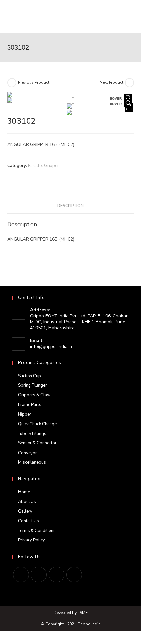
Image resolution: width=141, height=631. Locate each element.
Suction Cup (29, 376)
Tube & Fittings (32, 434)
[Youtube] (74, 574)
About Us (27, 502)
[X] (21, 574)
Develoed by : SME (71, 612)
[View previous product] (11, 82)
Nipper (24, 414)
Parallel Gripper (43, 166)
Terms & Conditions (37, 531)
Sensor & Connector (37, 443)
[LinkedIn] (56, 574)
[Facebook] (39, 574)
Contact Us (28, 521)
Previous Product (33, 82)
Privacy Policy (31, 540)
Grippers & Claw (34, 395)
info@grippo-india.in (51, 346)
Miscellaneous (32, 462)
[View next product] (129, 82)
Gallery (25, 511)
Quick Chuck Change (37, 424)
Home (24, 492)
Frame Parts (29, 405)
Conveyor (27, 453)
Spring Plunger (32, 385)
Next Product (111, 82)
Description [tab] (70, 205)
